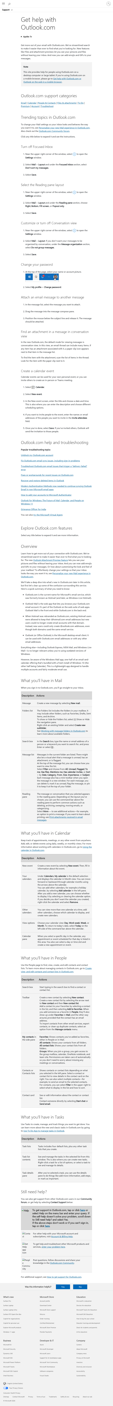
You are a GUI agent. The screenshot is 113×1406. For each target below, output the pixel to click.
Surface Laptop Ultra (10, 1310)
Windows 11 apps (9, 1332)
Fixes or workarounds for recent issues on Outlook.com (47, 474)
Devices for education (83, 1305)
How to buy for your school (85, 1319)
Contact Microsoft (19, 1397)
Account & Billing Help (62, 1236)
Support (6, 9)
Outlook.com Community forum (54, 131)
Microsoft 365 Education (84, 1314)
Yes (63, 1286)
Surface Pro (7, 1301)
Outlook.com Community (62, 1262)
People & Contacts (47, 102)
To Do (81, 102)
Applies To (27, 36)
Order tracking (44, 1319)
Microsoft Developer (46, 1349)
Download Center (46, 1305)
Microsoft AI (7, 1345)
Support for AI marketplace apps (50, 1358)
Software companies (46, 1371)
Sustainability (81, 1376)
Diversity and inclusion (84, 1367)
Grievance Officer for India (33, 509)
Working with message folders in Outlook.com (63, 730)
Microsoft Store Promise (48, 1327)
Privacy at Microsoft (83, 1358)
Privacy (30, 1397)
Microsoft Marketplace (47, 1367)
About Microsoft (81, 1349)
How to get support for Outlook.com (64, 1276)
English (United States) (15, 1383)
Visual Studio (44, 1376)
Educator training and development (88, 1323)
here (82, 1210)
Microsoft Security (9, 1349)
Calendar (32, 102)
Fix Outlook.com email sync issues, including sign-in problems (50, 460)
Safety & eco (64, 1397)
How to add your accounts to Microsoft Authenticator (46, 494)
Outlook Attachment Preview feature (50, 560)
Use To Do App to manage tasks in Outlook (43, 1130)
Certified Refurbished (47, 1323)
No (80, 1286)
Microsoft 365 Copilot (10, 1371)
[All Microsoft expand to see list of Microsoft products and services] (3, 3)
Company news (81, 1353)
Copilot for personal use (11, 1323)
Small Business (8, 1376)
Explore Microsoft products (12, 1327)
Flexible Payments (46, 1332)
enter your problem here (53, 1246)
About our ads (87, 1397)
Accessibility (80, 1371)
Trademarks (53, 1397)
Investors (79, 1362)
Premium (25, 106)
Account (35, 106)
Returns (42, 1314)
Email (23, 102)
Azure (42, 1345)
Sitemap (6, 1397)
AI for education (81, 1332)
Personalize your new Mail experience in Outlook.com (64, 127)
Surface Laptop (8, 1305)
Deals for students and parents (86, 1327)
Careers (79, 1345)
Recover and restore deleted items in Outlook (42, 480)
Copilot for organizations (11, 1319)
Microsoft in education (84, 1301)
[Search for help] (9, 3)
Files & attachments (66, 102)
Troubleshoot (47, 106)
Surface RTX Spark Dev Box (12, 1314)
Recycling (76, 1397)
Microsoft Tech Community (49, 1362)
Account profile (45, 1301)
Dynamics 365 (8, 1353)
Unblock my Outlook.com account (37, 455)
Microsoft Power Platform (11, 1362)
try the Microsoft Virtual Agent (47, 514)
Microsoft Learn (45, 1353)
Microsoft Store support (48, 1310)
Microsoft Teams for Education (86, 1310)
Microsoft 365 (8, 1358)
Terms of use (41, 1397)
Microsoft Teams (8, 1367)
